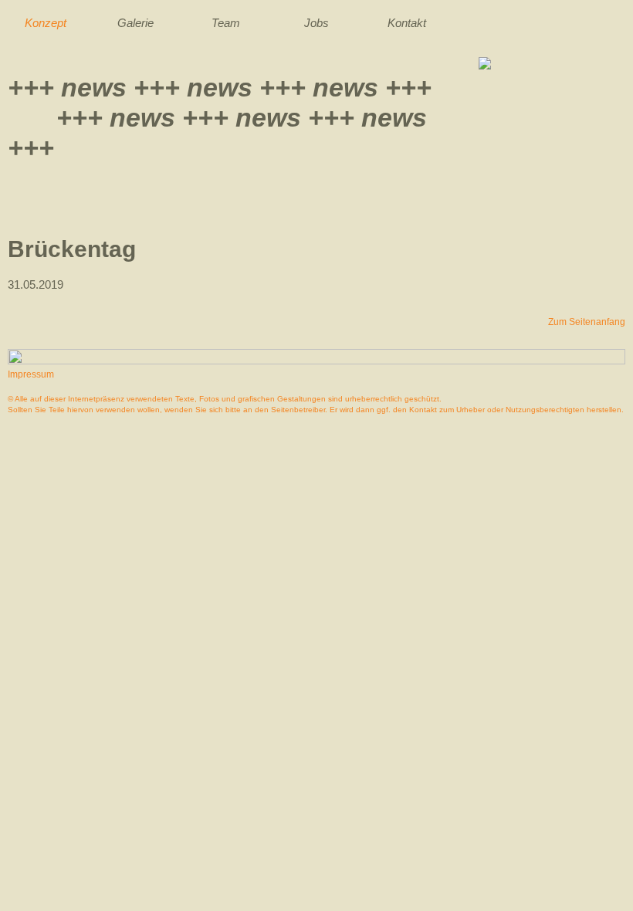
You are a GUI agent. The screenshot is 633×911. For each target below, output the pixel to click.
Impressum (31, 374)
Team (226, 22)
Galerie (135, 22)
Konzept (45, 22)
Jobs (316, 22)
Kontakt (407, 22)
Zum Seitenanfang (586, 322)
